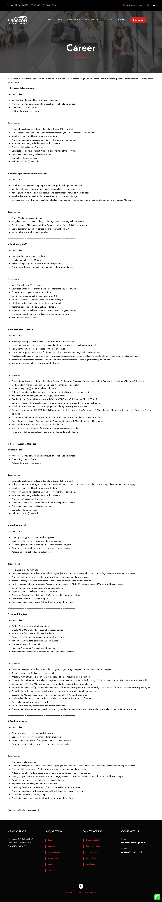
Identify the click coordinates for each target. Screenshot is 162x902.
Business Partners (54, 852)
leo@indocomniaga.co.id (133, 842)
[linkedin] (154, 5)
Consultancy (90, 864)
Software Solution (92, 852)
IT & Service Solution (94, 840)
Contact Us (138, 20)
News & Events (54, 19)
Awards (50, 864)
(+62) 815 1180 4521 (131, 852)
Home (50, 840)
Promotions (107, 19)
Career (121, 19)
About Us (51, 846)
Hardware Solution (93, 846)
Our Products (91, 858)
